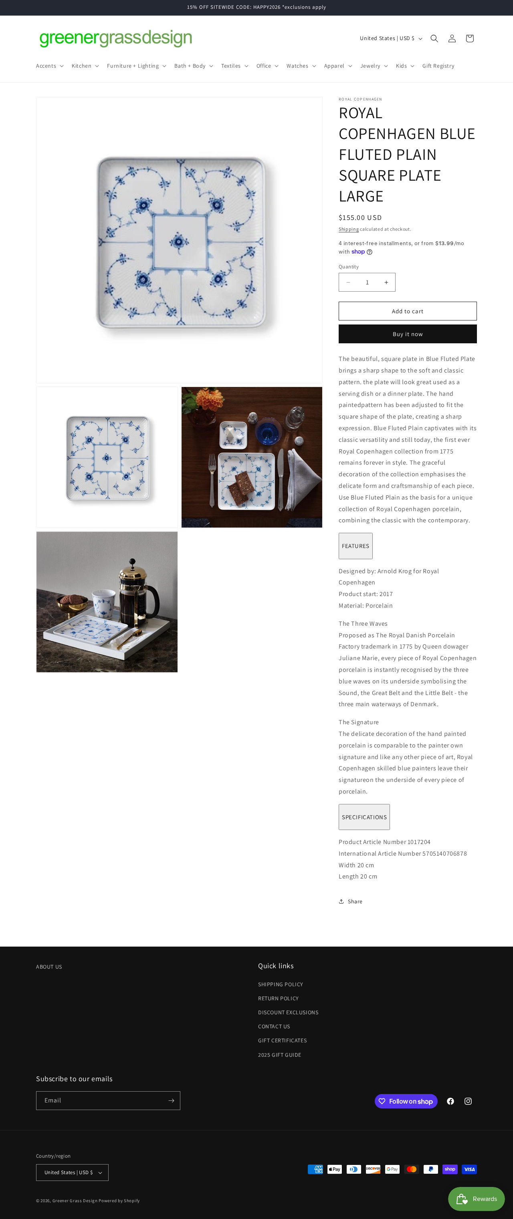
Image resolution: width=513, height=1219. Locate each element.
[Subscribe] (171, 1100)
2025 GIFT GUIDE (279, 1054)
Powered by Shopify (119, 1200)
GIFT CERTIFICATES (282, 1040)
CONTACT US (274, 1026)
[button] (49, 65)
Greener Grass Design (75, 1200)
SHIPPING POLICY (280, 984)
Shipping (349, 229)
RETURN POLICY (278, 998)
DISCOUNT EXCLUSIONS (288, 1012)
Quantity (349, 266)
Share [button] (355, 901)
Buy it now (408, 334)
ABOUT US (49, 966)
